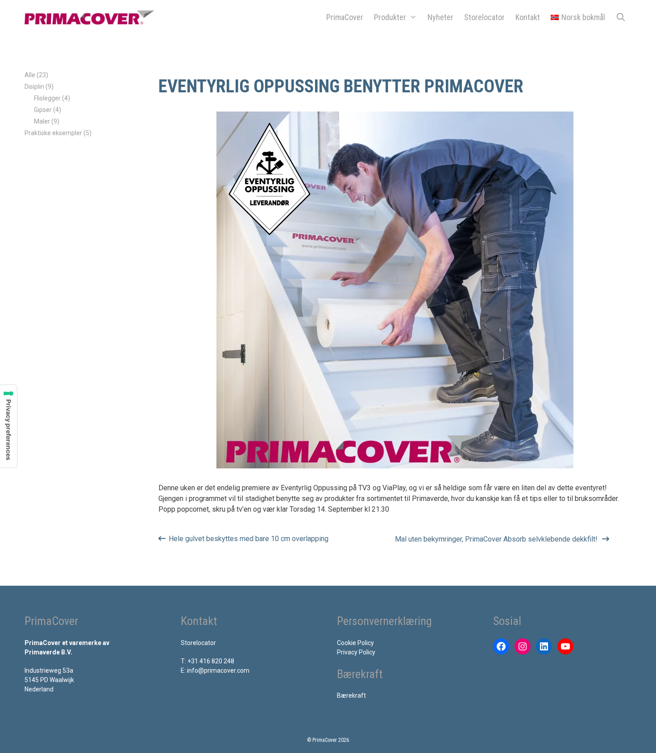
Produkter (390, 17)
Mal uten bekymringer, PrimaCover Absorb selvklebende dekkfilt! (496, 539)
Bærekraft (351, 695)
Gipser (43, 109)
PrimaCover (344, 17)
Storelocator (484, 17)
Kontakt (527, 17)
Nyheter (440, 17)
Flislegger (47, 98)
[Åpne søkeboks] (620, 17)
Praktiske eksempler (53, 133)
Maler (42, 121)
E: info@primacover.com (215, 670)
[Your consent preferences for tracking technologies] (8, 426)
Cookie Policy (355, 642)
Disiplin (34, 86)
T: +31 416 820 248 (207, 661)
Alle (30, 75)
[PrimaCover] (91, 17)
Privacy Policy (356, 652)
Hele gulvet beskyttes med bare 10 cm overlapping (248, 538)
